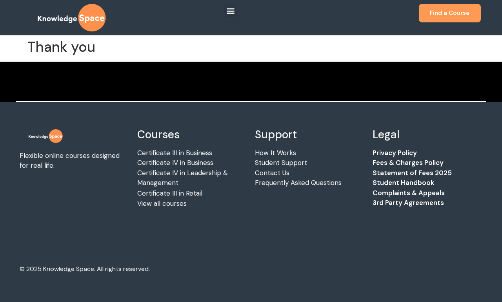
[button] (230, 10)
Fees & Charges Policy (408, 162)
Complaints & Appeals (409, 193)
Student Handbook (403, 182)
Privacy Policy (395, 152)
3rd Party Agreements (408, 202)
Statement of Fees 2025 (412, 172)
